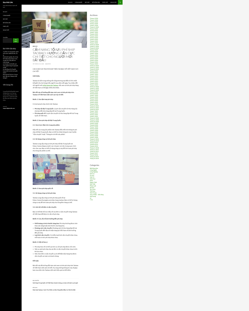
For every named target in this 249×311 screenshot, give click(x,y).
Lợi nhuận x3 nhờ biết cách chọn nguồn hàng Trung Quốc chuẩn (10, 65)
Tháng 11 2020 (94, 120)
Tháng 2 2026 (94, 23)
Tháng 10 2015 (94, 156)
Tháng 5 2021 (94, 114)
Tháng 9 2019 (94, 142)
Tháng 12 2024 (94, 44)
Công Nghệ (93, 170)
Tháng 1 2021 (94, 116)
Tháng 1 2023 (94, 85)
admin (49, 64)
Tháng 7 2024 (94, 53)
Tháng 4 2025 (94, 37)
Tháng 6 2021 (94, 113)
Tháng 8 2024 (94, 51)
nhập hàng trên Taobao (50, 85)
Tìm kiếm (5, 37)
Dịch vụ (35, 46)
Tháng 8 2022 (94, 93)
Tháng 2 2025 (94, 41)
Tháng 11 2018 (94, 148)
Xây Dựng (93, 196)
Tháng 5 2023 (94, 78)
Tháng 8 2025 (94, 30)
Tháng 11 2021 (94, 107)
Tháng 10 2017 (94, 151)
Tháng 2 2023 (94, 83)
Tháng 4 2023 (94, 79)
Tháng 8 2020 (94, 125)
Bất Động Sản (96, 2)
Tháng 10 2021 (94, 109)
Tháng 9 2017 (94, 153)
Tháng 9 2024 (94, 50)
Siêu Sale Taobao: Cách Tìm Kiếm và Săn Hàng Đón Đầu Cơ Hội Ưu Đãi (54, 289)
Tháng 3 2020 (94, 134)
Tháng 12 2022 (94, 86)
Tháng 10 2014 (94, 158)
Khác (91, 180)
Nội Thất (87, 2)
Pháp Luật (105, 2)
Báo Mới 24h (8, 2)
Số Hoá (92, 187)
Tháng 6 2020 (94, 128)
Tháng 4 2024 (94, 58)
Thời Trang (93, 193)
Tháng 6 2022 (94, 97)
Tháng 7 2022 (94, 95)
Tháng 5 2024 (94, 57)
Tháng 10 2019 (94, 141)
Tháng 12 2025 (94, 27)
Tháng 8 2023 (94, 72)
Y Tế (91, 200)
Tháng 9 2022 (94, 92)
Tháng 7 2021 (94, 111)
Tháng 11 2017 (94, 149)
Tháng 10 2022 (94, 90)
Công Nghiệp (78, 2)
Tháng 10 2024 (94, 48)
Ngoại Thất (113, 2)
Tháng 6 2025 (94, 34)
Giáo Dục (93, 179)
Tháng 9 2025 (94, 29)
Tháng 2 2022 (94, 104)
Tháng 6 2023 (94, 76)
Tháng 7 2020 (94, 127)
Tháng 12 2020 (94, 118)
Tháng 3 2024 (94, 60)
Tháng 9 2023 (94, 71)
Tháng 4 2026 (94, 22)
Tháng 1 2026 (94, 25)
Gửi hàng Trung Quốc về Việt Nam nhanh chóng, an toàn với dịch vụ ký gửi (55, 282)
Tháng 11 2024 (94, 46)
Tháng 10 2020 (94, 121)
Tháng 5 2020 (94, 130)
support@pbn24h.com (9, 108)
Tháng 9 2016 (94, 155)
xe (90, 198)
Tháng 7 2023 (94, 74)
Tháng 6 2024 (94, 55)
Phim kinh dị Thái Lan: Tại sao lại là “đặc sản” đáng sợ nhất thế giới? (10, 76)
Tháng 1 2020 (94, 137)
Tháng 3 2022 (94, 102)
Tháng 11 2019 (94, 139)
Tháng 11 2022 (94, 88)
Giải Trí (92, 177)
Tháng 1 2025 (94, 43)
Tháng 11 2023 (94, 67)
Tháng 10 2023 (94, 69)
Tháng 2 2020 (94, 135)
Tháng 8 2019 (94, 144)
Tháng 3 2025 (94, 39)
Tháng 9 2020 (94, 123)
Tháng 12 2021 (94, 106)
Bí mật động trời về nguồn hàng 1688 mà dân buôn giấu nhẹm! (10, 70)
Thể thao (92, 191)
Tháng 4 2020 (94, 132)
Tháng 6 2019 (94, 146)
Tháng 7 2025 (94, 32)
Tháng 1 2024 (94, 64)
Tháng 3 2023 (94, 81)
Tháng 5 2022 (94, 99)
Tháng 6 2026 (94, 18)
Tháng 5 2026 (94, 20)
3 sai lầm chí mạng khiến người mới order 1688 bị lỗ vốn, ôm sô (11, 53)
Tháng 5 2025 (94, 36)
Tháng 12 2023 (94, 65)
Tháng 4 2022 (94, 100)
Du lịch (70, 2)
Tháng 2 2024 (94, 62)
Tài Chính (93, 189)
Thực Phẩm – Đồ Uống (96, 194)
